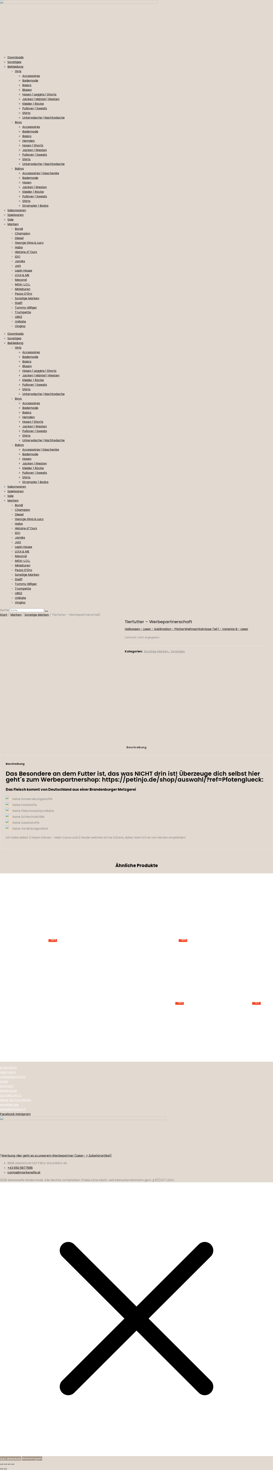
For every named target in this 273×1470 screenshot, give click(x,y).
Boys (18, 122)
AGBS (4, 1081)
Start (3, 615)
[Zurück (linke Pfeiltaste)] (1, 1468)
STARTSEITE (8, 1068)
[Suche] (46, 611)
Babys (19, 168)
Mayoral (21, 280)
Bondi (19, 229)
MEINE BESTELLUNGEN (15, 1100)
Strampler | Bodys (35, 206)
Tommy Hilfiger (26, 307)
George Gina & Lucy (29, 243)
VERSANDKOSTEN (12, 1077)
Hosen (26, 182)
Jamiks (20, 261)
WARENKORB (9, 1105)
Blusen (27, 90)
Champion (22, 233)
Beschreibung (136, 747)
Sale (10, 219)
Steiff (18, 303)
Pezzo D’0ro (23, 294)
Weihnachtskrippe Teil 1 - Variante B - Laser (216, 629)
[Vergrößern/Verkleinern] (1, 1464)
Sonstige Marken (27, 298)
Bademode (30, 80)
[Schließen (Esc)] (12, 1464)
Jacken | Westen (34, 150)
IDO (17, 256)
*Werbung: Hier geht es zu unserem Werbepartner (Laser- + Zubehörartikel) (56, 1155)
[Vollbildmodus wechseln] (5, 1464)
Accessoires (31, 76)
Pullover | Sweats (34, 108)
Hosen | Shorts (32, 145)
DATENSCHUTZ (10, 1095)
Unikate (20, 321)
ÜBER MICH (8, 1072)
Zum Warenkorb (10, 1458)
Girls (18, 71)
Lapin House (23, 270)
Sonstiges (14, 62)
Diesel (19, 238)
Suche (4, 610)
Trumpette (23, 312)
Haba (19, 247)
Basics (26, 85)
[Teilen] (8, 1464)
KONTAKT (7, 1086)
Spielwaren (15, 215)
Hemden (28, 141)
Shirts (26, 113)
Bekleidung (15, 67)
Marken (13, 224)
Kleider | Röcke (33, 104)
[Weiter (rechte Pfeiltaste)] (5, 1468)
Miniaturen (22, 289)
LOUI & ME (22, 275)
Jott (18, 266)
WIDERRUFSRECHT (13, 1109)
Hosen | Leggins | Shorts (39, 94)
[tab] (136, 747)
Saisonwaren (16, 210)
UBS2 (18, 317)
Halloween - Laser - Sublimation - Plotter (155, 629)
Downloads (15, 57)
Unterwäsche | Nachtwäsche (43, 117)
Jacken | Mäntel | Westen (40, 99)
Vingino (20, 326)
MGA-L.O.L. (22, 284)
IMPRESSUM (8, 1091)
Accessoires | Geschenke (40, 173)
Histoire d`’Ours (26, 252)
